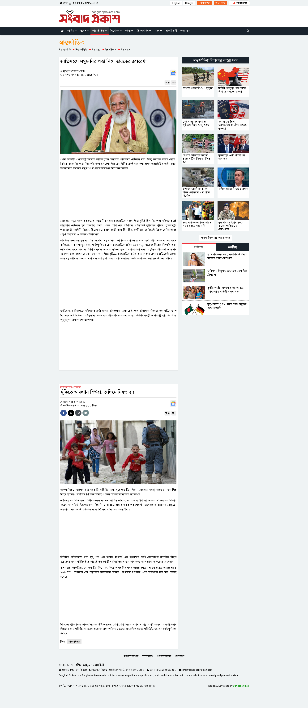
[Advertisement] (118, 194)
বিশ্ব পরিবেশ (110, 49)
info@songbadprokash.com (197, 669)
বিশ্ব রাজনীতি (65, 49)
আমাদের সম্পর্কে (131, 656)
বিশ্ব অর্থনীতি (81, 49)
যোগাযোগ (179, 656)
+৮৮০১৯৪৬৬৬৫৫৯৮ (166, 669)
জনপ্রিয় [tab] (232, 247)
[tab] (199, 247)
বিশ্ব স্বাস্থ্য (96, 49)
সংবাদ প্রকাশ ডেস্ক (74, 71)
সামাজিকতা (241, 3)
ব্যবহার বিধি (147, 656)
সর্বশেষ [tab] (198, 247)
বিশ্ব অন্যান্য (126, 49)
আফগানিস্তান (74, 641)
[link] (204, 3)
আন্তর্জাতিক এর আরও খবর (215, 237)
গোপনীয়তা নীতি (164, 656)
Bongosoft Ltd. (241, 686)
